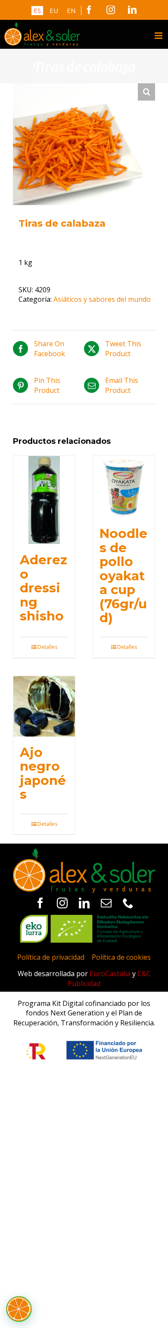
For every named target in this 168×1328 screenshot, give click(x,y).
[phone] (128, 903)
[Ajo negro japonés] (44, 706)
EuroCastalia (110, 973)
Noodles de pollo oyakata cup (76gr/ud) (123, 575)
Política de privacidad (50, 957)
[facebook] (40, 903)
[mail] (106, 903)
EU (54, 10)
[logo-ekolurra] (84, 918)
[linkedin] (84, 903)
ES (37, 10)
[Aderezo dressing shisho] (44, 500)
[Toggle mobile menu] (159, 35)
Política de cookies (121, 957)
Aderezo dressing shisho (43, 587)
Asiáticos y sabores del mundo (102, 299)
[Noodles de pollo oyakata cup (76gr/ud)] (124, 487)
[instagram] (62, 903)
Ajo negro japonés (43, 773)
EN (71, 10)
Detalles (47, 647)
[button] (146, 92)
